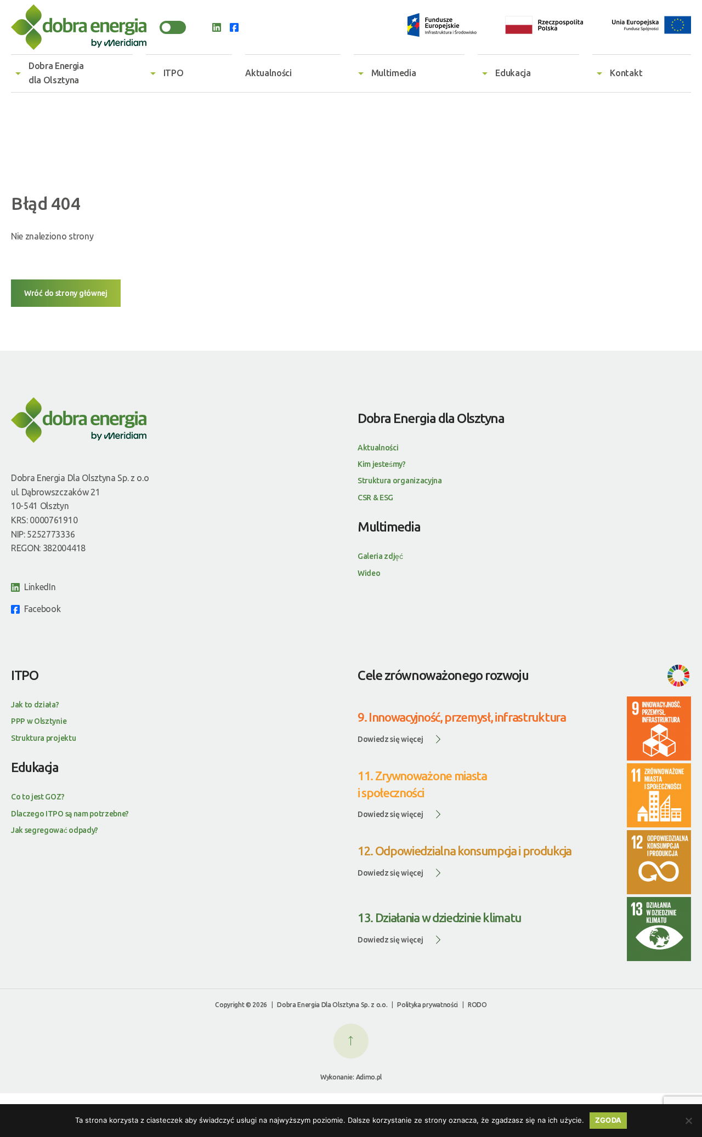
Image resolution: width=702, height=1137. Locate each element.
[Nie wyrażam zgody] (688, 1120)
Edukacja (512, 73)
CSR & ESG (375, 497)
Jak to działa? (35, 704)
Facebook (42, 609)
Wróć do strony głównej (65, 293)
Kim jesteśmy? (382, 464)
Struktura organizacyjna (400, 480)
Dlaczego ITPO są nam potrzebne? (70, 813)
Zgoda (608, 1120)
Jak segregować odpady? (54, 830)
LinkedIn (39, 587)
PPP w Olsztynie (38, 721)
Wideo (369, 573)
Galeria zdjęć (380, 556)
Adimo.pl (369, 1077)
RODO (477, 1004)
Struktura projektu (43, 738)
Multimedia (393, 73)
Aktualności (268, 73)
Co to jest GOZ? (37, 796)
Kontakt (626, 73)
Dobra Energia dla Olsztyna (56, 73)
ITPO (173, 73)
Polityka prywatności (427, 1004)
